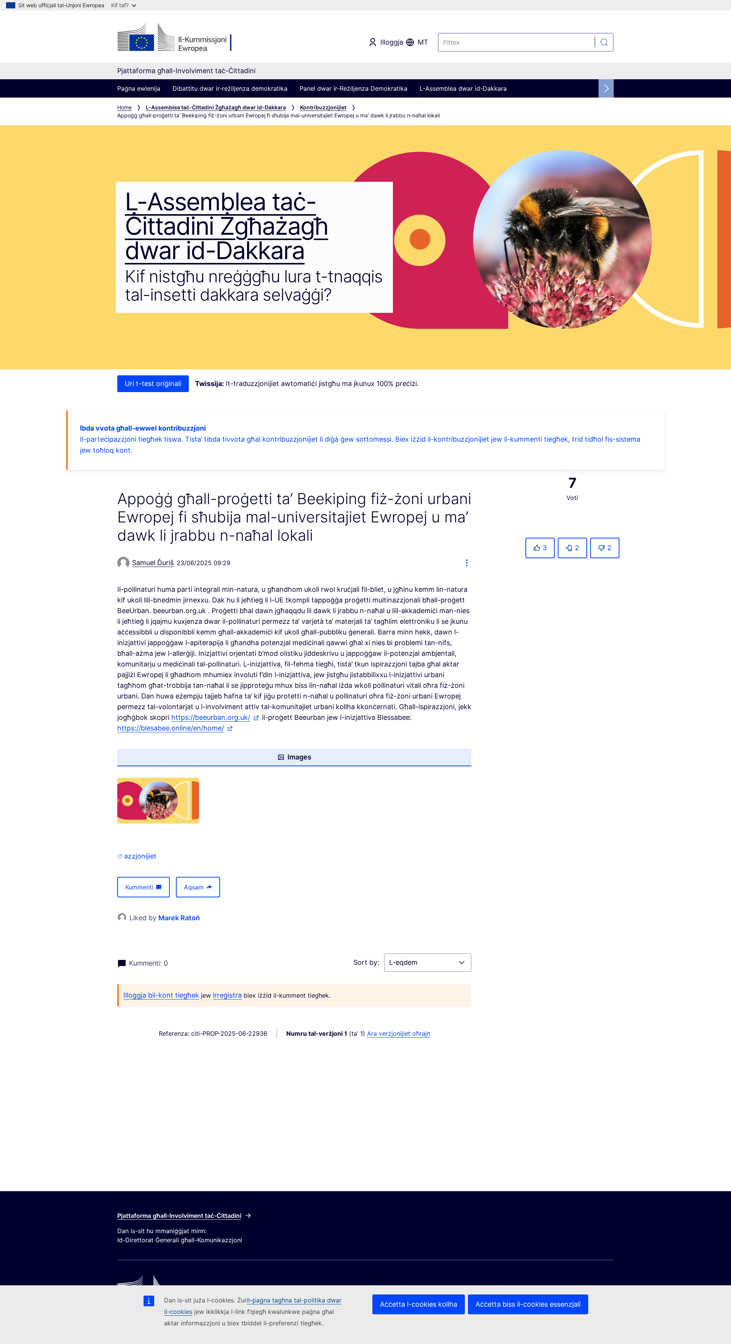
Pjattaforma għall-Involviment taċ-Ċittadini (179, 1215)
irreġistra (227, 995)
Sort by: (367, 962)
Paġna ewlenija (138, 88)
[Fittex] (604, 42)
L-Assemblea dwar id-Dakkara (463, 88)
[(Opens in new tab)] (158, 801)
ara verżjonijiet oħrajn (398, 1033)
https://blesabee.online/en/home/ (175, 729)
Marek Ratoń (179, 918)
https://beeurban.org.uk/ (215, 718)
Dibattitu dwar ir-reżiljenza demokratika (229, 88)
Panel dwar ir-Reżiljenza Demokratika (353, 88)
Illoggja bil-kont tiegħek (161, 995)
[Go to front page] (178, 38)
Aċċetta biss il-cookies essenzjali (528, 1304)
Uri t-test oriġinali (153, 384)
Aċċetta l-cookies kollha (418, 1304)
